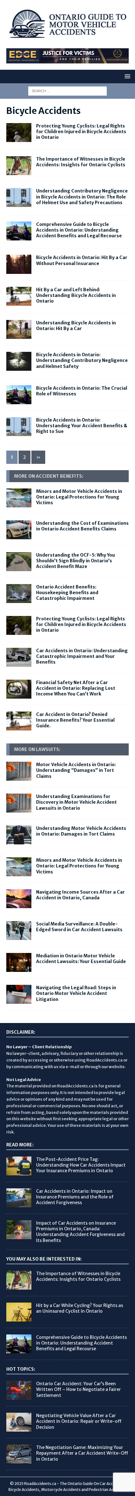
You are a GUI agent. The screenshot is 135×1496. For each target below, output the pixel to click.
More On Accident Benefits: (48, 476)
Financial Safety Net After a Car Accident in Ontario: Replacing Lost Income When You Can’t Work (75, 688)
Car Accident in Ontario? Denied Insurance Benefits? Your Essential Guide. (75, 720)
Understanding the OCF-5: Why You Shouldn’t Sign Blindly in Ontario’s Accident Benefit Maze (75, 560)
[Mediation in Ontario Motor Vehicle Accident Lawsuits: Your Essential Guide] (18, 962)
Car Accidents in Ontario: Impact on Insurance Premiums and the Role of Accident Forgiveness (75, 1196)
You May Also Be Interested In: (44, 1259)
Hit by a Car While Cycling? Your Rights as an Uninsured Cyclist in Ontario (79, 1308)
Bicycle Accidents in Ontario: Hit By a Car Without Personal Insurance (81, 260)
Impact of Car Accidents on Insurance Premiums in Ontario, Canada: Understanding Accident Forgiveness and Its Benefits (80, 1231)
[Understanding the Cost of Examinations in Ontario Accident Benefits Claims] (18, 529)
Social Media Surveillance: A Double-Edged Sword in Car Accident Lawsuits (79, 926)
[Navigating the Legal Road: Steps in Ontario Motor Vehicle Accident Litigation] (18, 994)
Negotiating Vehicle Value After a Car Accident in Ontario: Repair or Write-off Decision (79, 1421)
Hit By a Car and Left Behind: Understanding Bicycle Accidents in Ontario (76, 295)
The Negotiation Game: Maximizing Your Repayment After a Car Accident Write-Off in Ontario (82, 1453)
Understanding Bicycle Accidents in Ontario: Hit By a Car (76, 325)
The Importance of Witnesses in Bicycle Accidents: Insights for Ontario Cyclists (80, 162)
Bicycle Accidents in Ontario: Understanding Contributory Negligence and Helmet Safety (82, 360)
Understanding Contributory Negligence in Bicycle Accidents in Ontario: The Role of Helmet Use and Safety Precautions (82, 196)
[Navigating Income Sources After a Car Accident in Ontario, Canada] (18, 898)
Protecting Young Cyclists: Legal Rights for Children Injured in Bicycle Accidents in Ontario (81, 131)
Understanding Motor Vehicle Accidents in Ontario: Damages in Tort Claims (81, 831)
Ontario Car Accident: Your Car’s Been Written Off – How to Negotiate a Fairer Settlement (78, 1389)
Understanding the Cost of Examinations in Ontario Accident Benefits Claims (82, 526)
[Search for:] (67, 91)
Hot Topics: (20, 1369)
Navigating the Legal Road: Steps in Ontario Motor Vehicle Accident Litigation (76, 993)
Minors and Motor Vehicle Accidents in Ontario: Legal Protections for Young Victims (79, 497)
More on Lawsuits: (37, 749)
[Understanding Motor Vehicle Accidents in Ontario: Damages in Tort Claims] (18, 834)
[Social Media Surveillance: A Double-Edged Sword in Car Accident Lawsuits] (18, 930)
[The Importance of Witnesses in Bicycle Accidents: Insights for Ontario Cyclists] (18, 1280)
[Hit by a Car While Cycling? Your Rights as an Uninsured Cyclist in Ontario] (18, 1312)
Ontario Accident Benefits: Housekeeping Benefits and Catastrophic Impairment (67, 592)
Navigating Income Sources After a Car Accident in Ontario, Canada (80, 895)
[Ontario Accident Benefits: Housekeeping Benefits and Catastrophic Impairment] (18, 593)
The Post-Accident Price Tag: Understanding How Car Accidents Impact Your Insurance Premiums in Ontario (81, 1165)
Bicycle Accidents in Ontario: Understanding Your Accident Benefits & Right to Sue (81, 425)
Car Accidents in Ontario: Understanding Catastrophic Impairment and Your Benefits (82, 656)
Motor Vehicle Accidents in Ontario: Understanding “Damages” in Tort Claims (76, 770)
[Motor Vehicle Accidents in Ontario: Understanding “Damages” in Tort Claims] (18, 771)
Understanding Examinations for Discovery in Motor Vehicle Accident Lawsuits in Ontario (76, 802)
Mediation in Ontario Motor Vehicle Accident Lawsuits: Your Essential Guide (81, 958)
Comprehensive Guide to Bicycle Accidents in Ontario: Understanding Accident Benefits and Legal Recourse (79, 230)
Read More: (20, 1145)
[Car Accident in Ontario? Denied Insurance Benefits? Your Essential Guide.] (18, 721)
